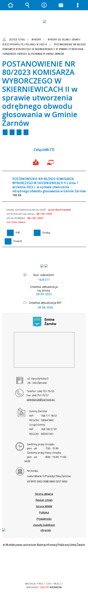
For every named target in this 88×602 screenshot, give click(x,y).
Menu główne (61, 5)
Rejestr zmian (44, 500)
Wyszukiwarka (27, 5)
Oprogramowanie (51, 162)
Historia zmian (16, 222)
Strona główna (44, 494)
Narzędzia (44, 5)
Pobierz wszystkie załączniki (36, 162)
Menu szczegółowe (77, 5)
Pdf (5, 132)
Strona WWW (44, 506)
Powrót (19, 132)
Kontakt (26, 132)
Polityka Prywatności (44, 516)
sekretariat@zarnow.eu (41, 399)
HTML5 (37, 572)
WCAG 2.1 (56, 572)
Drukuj (12, 132)
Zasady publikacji (44, 525)
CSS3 (43, 572)
